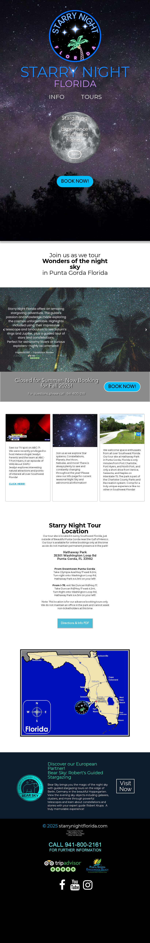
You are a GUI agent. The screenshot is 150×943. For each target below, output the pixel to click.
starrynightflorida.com (83, 826)
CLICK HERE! (17, 483)
